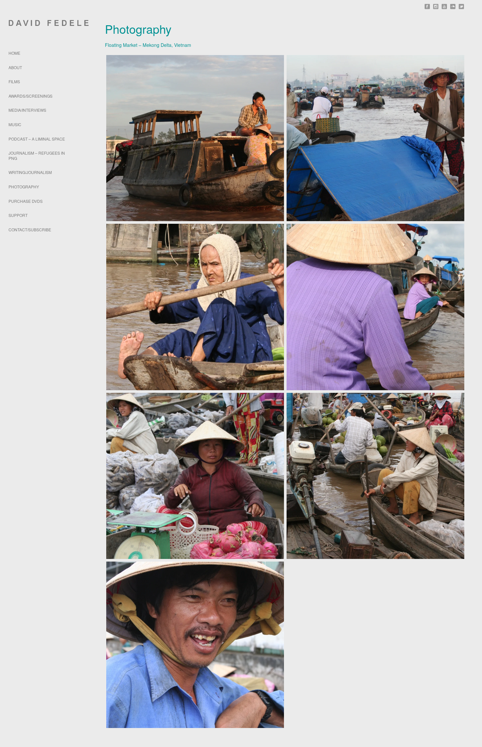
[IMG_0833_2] (195, 476)
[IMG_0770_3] (195, 138)
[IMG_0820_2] (195, 307)
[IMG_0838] (195, 644)
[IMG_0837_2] (375, 476)
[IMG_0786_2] (375, 138)
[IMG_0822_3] (375, 307)
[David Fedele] (44, 22)
